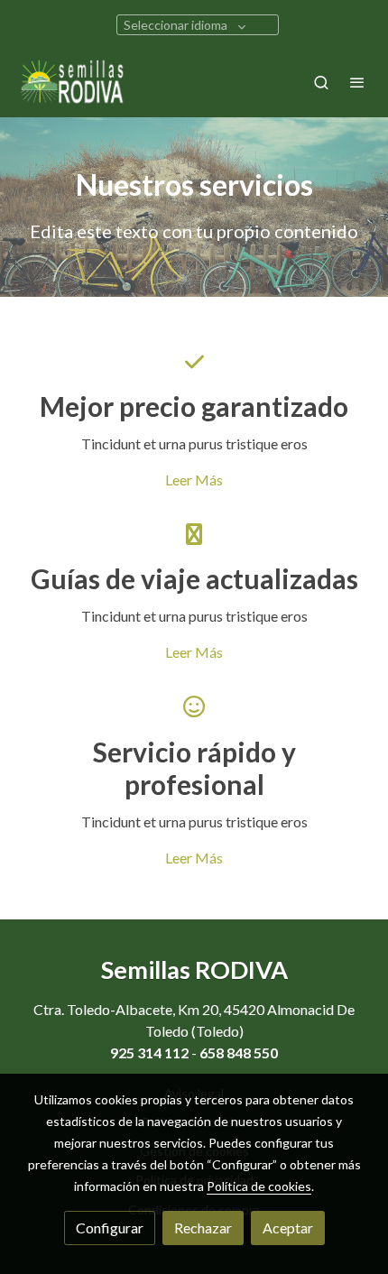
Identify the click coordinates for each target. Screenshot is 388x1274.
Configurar (109, 1227)
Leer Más (194, 479)
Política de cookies (259, 1186)
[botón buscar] (321, 82)
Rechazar (203, 1227)
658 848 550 (238, 1052)
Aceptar (288, 1227)
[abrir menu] (357, 82)
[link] (72, 82)
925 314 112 (149, 1052)
